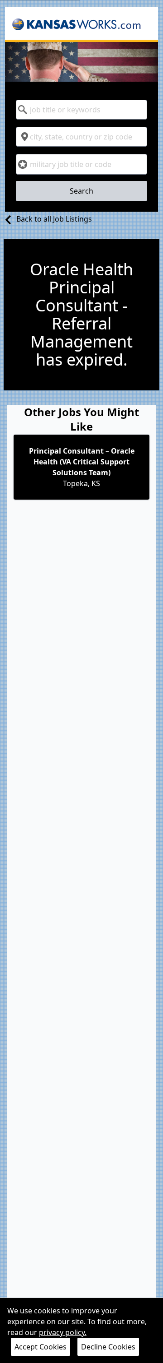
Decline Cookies (108, 1347)
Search (81, 191)
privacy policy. (62, 1332)
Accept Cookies (40, 1347)
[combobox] (81, 110)
